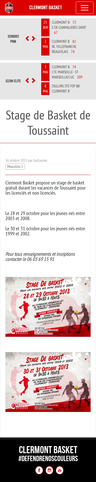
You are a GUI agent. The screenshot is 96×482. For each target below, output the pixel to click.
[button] (27, 39)
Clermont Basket (45, 7)
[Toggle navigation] (85, 8)
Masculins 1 (15, 166)
